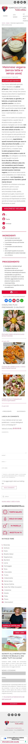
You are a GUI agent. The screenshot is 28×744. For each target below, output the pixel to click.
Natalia (9, 77)
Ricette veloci (8, 554)
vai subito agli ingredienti (11, 80)
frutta (6, 575)
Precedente (7, 411)
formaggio (8, 566)
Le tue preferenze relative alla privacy (15, 738)
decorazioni (9, 602)
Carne (6, 563)
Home (5, 16)
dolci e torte (16, 501)
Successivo (21, 411)
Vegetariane (8, 557)
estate (6, 593)
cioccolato (8, 572)
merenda (6, 545)
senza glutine (9, 584)
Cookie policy (18, 728)
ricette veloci (6, 501)
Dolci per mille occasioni (12, 587)
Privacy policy (10, 728)
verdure (6, 548)
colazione (7, 590)
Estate (7, 23)
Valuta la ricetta (7, 428)
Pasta (6, 599)
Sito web (4, 468)
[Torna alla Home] (14, 9)
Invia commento (9, 487)
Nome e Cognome (9, 670)
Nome (4, 455)
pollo (6, 596)
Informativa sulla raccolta (10, 742)
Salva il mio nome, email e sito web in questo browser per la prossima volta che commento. (14, 476)
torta (5, 569)
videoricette (8, 578)
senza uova (8, 581)
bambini (7, 560)
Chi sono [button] (15, 16)
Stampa (15, 292)
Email (4, 461)
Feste (6, 551)
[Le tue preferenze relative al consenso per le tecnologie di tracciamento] (25, 741)
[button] (14, 732)
